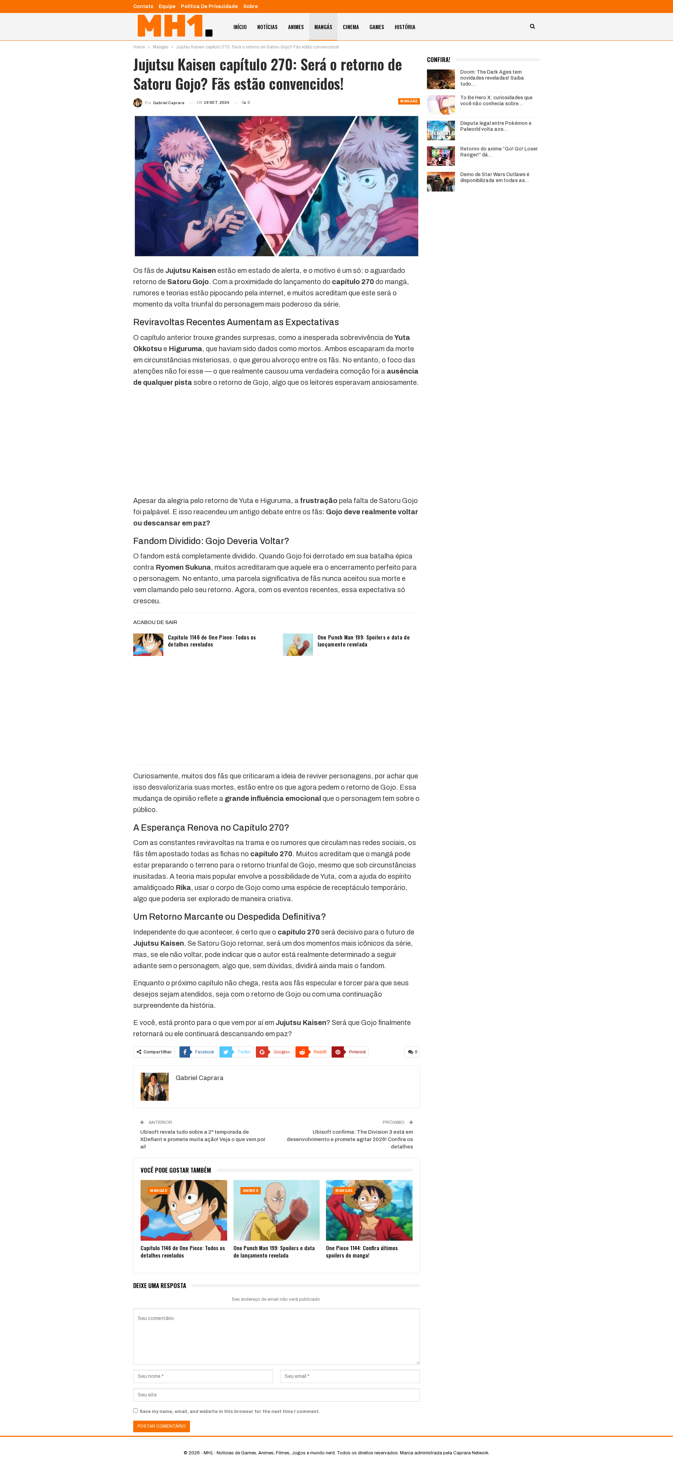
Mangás (323, 27)
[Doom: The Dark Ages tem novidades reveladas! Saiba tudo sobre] (441, 79)
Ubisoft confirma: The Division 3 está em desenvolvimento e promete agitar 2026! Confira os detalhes (350, 1139)
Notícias (267, 27)
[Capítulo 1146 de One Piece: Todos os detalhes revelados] (148, 645)
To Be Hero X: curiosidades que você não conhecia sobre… (496, 100)
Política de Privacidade (209, 6)
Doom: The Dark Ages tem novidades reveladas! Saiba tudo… (492, 78)
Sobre (250, 6)
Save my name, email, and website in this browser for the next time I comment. (230, 1411)
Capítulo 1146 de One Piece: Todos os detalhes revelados (212, 640)
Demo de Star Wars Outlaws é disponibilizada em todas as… (494, 177)
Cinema (351, 27)
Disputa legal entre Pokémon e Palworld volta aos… (495, 126)
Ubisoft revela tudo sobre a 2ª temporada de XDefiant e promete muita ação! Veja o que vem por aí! (202, 1139)
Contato (143, 6)
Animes (296, 27)
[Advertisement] (276, 443)
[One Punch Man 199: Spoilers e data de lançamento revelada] (298, 645)
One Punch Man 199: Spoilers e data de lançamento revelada (364, 640)
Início (240, 27)
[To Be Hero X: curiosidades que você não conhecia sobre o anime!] (441, 105)
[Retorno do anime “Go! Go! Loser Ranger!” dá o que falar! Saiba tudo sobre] (441, 156)
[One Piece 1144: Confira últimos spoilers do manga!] (369, 1210)
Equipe (167, 6)
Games (376, 27)
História (405, 27)
